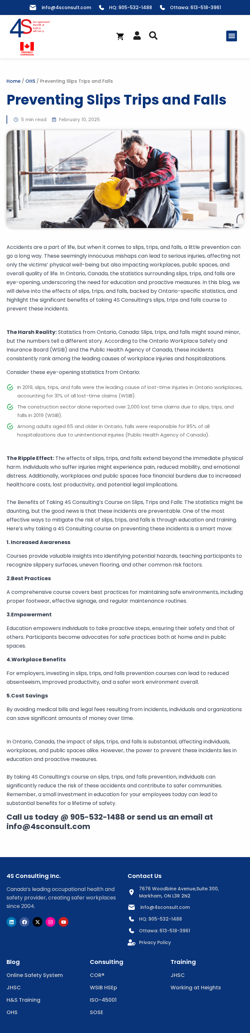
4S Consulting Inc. (34, 876)
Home (14, 81)
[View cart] (120, 36)
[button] (231, 36)
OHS (30, 81)
